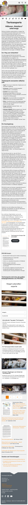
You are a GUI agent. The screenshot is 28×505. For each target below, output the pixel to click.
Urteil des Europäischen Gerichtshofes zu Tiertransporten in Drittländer (12, 465)
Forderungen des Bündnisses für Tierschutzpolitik (13, 450)
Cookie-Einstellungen (6, 487)
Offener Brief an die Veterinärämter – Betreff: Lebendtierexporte (12, 442)
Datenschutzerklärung (7, 485)
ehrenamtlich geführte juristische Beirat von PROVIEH (12, 222)
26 (17, 397)
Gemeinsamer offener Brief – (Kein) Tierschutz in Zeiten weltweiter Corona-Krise (19, 412)
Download (15, 240)
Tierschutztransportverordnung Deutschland (13, 459)
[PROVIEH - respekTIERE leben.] (5, 5)
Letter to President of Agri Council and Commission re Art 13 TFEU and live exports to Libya (19, 406)
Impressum (4, 484)
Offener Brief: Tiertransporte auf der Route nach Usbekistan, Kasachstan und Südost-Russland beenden (13, 419)
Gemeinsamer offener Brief (8, 446)
